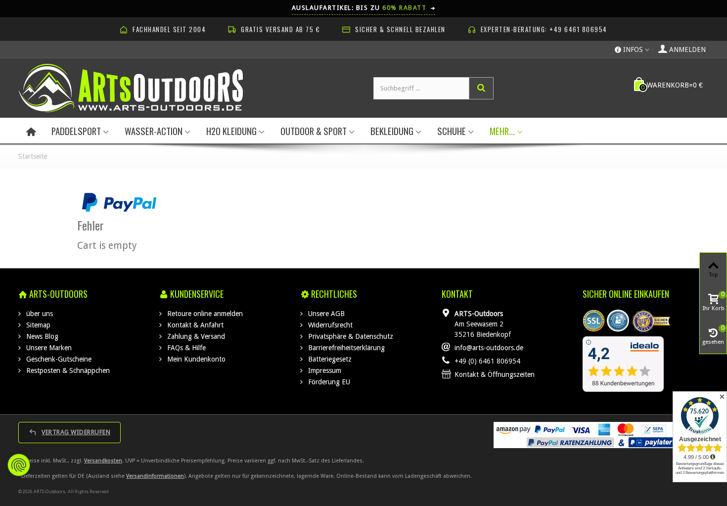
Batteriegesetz (329, 359)
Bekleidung (391, 131)
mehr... (502, 131)
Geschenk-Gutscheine (57, 359)
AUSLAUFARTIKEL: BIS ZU (364, 7)
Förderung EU (328, 382)
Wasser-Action (153, 131)
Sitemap (37, 325)
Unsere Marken (48, 348)
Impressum (323, 370)
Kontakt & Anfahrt (194, 325)
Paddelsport (76, 131)
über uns (38, 314)
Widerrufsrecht (329, 325)
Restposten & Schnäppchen (67, 370)
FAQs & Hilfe (185, 348)
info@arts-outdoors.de (488, 348)
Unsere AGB (325, 314)
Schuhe (451, 131)
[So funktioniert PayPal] (119, 202)
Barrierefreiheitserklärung (345, 348)
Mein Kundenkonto (195, 359)
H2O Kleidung (231, 131)
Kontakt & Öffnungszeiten (494, 374)
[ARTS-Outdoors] (130, 88)
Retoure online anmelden (204, 314)
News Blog (41, 336)
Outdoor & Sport (313, 131)
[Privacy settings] (18, 465)
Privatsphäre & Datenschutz (349, 336)
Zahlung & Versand (195, 336)
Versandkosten (103, 461)
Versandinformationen (155, 476)
